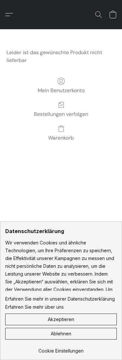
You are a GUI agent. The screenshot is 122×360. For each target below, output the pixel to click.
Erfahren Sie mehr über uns (34, 307)
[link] (61, 348)
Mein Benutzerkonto (61, 90)
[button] (10, 14)
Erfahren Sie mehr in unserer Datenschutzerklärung (60, 299)
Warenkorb (61, 137)
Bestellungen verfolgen (61, 114)
